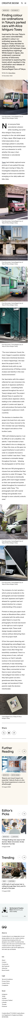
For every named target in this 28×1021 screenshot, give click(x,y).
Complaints (5, 985)
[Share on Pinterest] (9, 733)
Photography (15, 10)
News (4, 881)
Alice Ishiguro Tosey (12, 42)
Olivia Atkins (11, 73)
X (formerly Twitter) (7, 1000)
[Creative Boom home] (10, 3)
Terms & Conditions (7, 979)
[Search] (22, 3)
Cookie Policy (6, 983)
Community (5, 964)
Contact (4, 962)
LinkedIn (4, 1002)
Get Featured (5, 966)
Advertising (11, 881)
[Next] (24, 751)
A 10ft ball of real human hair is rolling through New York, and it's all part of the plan (14, 886)
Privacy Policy (6, 981)
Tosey (4, 162)
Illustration (14, 836)
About (3, 960)
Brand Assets (5, 970)
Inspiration (6, 10)
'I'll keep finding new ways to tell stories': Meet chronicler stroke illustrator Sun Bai (13, 842)
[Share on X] (4, 733)
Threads (4, 1004)
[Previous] (20, 751)
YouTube (4, 998)
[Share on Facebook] (14, 733)
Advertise (4, 968)
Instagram (4, 994)
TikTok (3, 996)
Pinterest (4, 1006)
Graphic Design (15, 775)
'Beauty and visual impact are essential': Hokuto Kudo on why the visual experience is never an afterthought (13, 781)
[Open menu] (25, 3)
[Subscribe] (24, 916)
